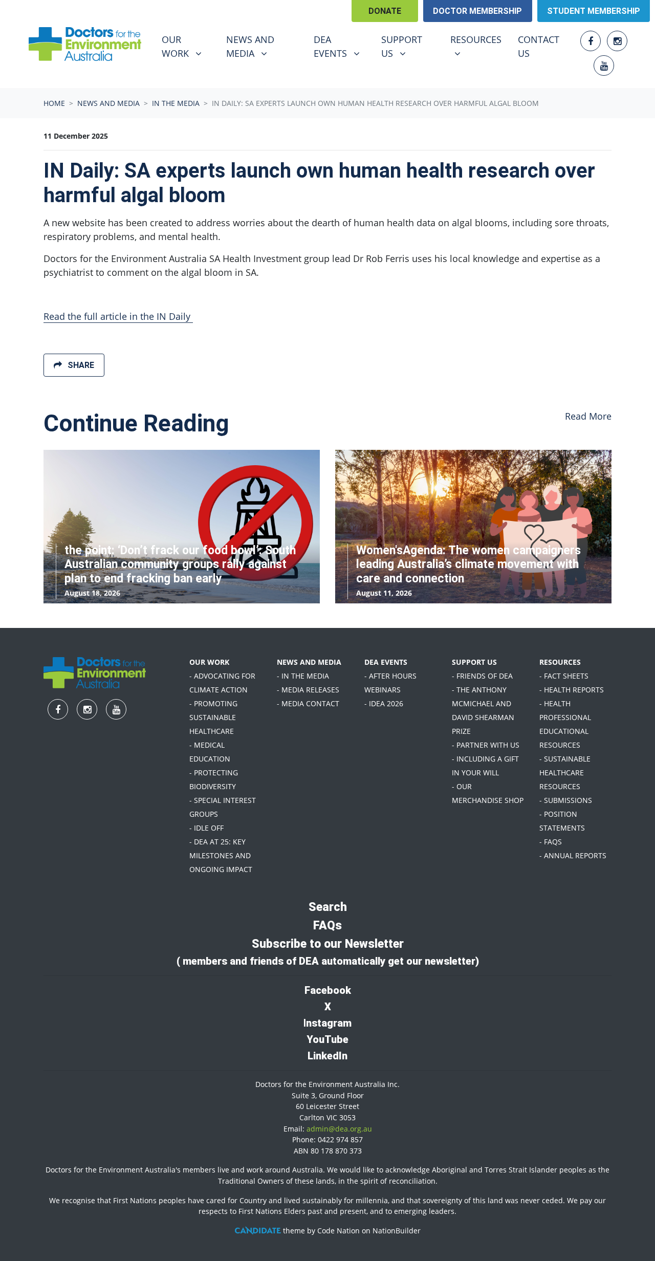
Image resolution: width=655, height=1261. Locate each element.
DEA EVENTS (385, 662)
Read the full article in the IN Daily (118, 316)
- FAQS (550, 841)
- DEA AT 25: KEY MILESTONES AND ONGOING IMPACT (220, 855)
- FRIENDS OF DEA (482, 676)
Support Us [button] (409, 46)
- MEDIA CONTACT (308, 703)
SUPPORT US (474, 662)
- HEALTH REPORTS (571, 689)
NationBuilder (397, 1230)
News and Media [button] (263, 46)
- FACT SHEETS (563, 676)
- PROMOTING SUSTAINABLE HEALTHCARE (213, 717)
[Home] (85, 44)
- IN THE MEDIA (303, 676)
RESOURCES (560, 662)
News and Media (108, 103)
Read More (588, 416)
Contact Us (538, 46)
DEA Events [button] (341, 46)
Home (54, 103)
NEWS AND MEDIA (309, 662)
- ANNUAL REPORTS (572, 855)
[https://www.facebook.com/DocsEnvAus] (590, 41)
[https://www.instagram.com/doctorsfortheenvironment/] (617, 41)
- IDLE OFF (206, 828)
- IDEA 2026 (383, 703)
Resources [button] (480, 39)
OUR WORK (209, 662)
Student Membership (593, 11)
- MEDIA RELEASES (308, 689)
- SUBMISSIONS (565, 800)
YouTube (327, 1039)
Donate (384, 11)
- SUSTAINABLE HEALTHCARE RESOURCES (565, 772)
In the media (176, 103)
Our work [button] (187, 46)
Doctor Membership (477, 11)
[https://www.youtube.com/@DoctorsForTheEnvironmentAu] (604, 65)
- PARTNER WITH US (485, 745)
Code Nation (338, 1230)
